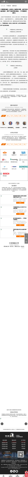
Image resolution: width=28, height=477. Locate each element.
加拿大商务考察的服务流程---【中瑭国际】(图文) (13, 95)
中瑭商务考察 (6, 89)
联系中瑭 (23, 444)
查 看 (20, 202)
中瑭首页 (9, 5)
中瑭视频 (23, 448)
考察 (24, 460)
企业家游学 (14, 442)
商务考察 (10, 460)
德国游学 (14, 446)
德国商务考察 (5, 442)
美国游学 (14, 448)
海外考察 (23, 461)
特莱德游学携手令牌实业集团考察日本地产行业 (19, 196)
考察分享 (23, 446)
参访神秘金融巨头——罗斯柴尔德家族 (19, 219)
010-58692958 (7, 453)
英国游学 (14, 444)
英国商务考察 (5, 448)
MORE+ (23, 247)
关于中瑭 (23, 442)
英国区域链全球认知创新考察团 (19, 230)
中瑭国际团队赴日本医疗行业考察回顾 (19, 208)
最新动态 (14, 5)
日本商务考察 (5, 446)
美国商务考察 (5, 444)
